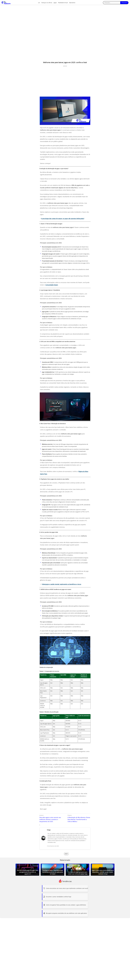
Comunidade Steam (51, 285)
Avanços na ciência (46, 2)
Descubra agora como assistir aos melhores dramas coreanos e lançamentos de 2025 (50, 819)
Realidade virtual (63, 2)
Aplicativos (72, 2)
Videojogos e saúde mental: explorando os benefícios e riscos (61, 584)
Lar (39, 2)
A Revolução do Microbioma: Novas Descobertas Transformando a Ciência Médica (79, 819)
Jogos (55, 2)
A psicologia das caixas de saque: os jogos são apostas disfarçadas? (62, 218)
